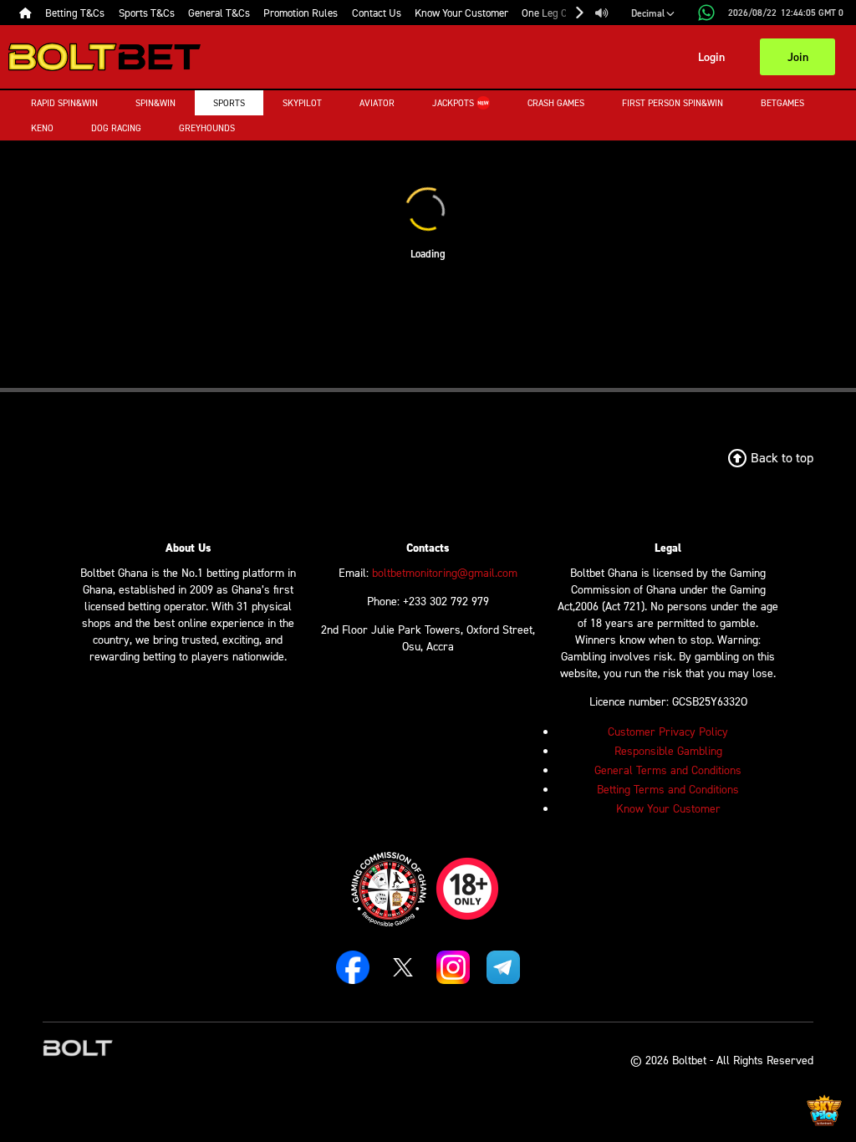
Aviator (377, 103)
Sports (229, 103)
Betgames (782, 103)
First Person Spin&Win (672, 103)
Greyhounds (207, 128)
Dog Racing (116, 128)
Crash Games (555, 103)
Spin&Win (155, 103)
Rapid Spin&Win (64, 103)
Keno (42, 128)
